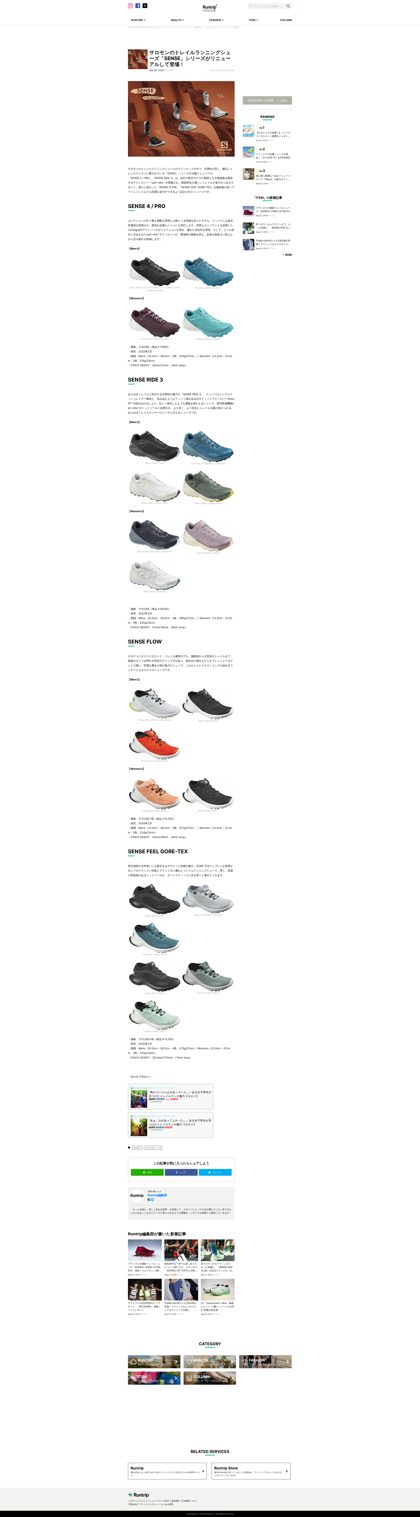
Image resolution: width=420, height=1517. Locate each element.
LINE (149, 1172)
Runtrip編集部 (157, 1195)
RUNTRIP (137, 20)
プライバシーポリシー (149, 1504)
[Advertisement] (210, 38)
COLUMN (286, 20)
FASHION (215, 20)
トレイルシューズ (153, 1147)
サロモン (137, 1147)
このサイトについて (137, 1501)
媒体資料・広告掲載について (184, 1501)
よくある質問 (167, 1504)
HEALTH (176, 20)
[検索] (288, 6)
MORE (283, 100)
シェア (183, 1172)
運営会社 (133, 1504)
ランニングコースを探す (158, 1501)
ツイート (217, 1172)
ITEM (252, 20)
